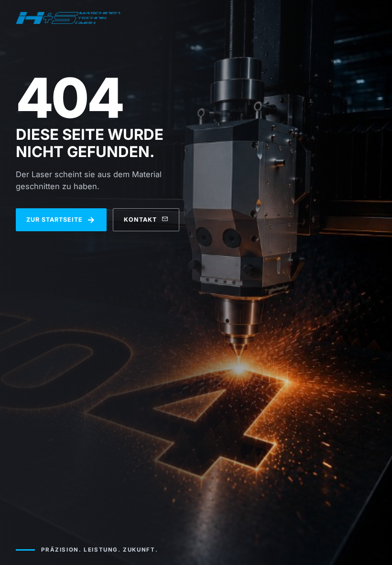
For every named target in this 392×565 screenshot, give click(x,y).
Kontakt (140, 219)
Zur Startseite (61, 220)
